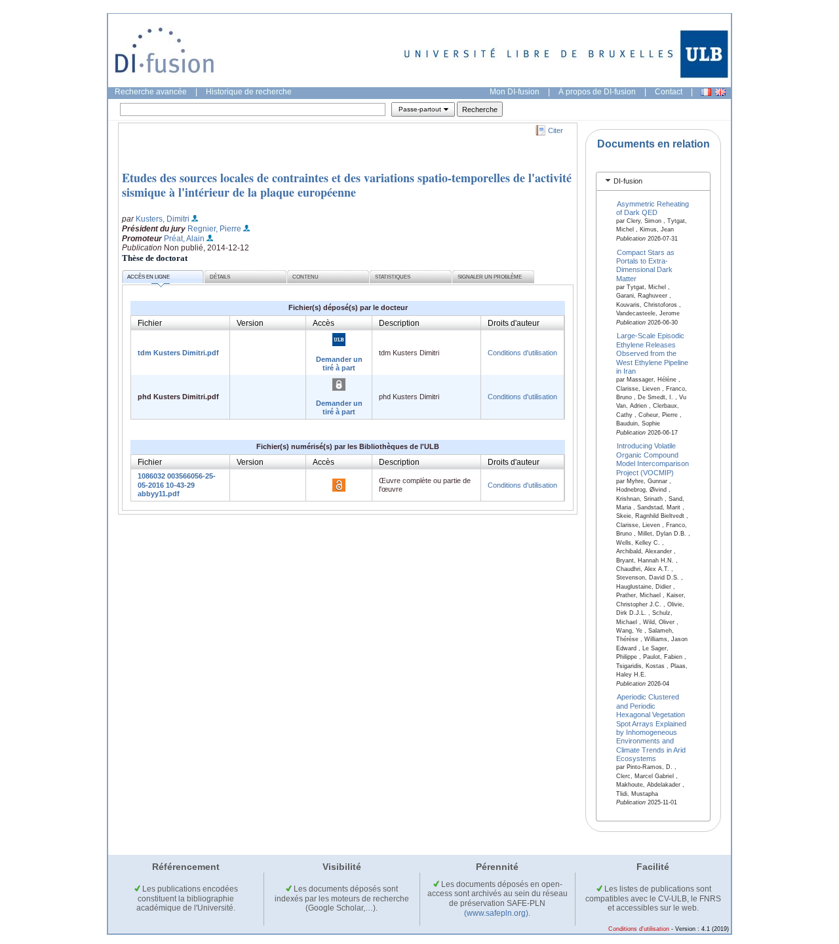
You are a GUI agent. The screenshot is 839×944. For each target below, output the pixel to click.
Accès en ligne (148, 277)
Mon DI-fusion (514, 91)
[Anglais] (720, 92)
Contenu (305, 277)
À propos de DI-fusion (597, 91)
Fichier (150, 323)
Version (250, 323)
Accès (323, 323)
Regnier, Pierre (214, 228)
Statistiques (392, 277)
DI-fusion (628, 181)
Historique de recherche (249, 91)
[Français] (706, 92)
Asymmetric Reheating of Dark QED (653, 207)
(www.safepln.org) (496, 913)
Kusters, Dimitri (162, 219)
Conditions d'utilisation (522, 353)
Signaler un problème (490, 277)
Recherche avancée (151, 91)
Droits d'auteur (513, 323)
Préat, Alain (184, 238)
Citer (555, 130)
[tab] (653, 181)
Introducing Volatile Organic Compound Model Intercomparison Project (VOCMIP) (652, 459)
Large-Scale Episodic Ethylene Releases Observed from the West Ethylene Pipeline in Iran (652, 353)
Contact (668, 91)
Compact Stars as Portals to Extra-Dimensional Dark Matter (645, 265)
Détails (220, 277)
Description (399, 323)
